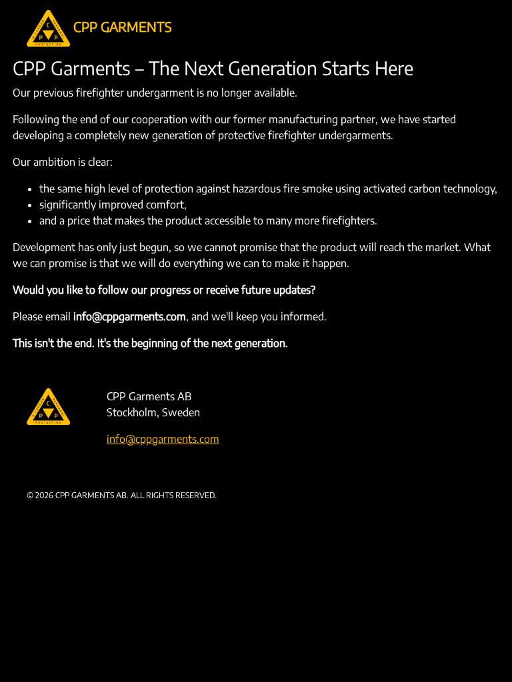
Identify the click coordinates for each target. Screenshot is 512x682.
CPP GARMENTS (121, 26)
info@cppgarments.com (163, 439)
